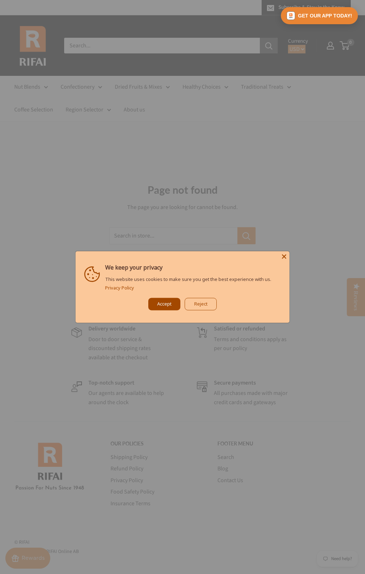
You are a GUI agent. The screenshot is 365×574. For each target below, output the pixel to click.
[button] (319, 15)
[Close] (284, 256)
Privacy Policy (119, 288)
